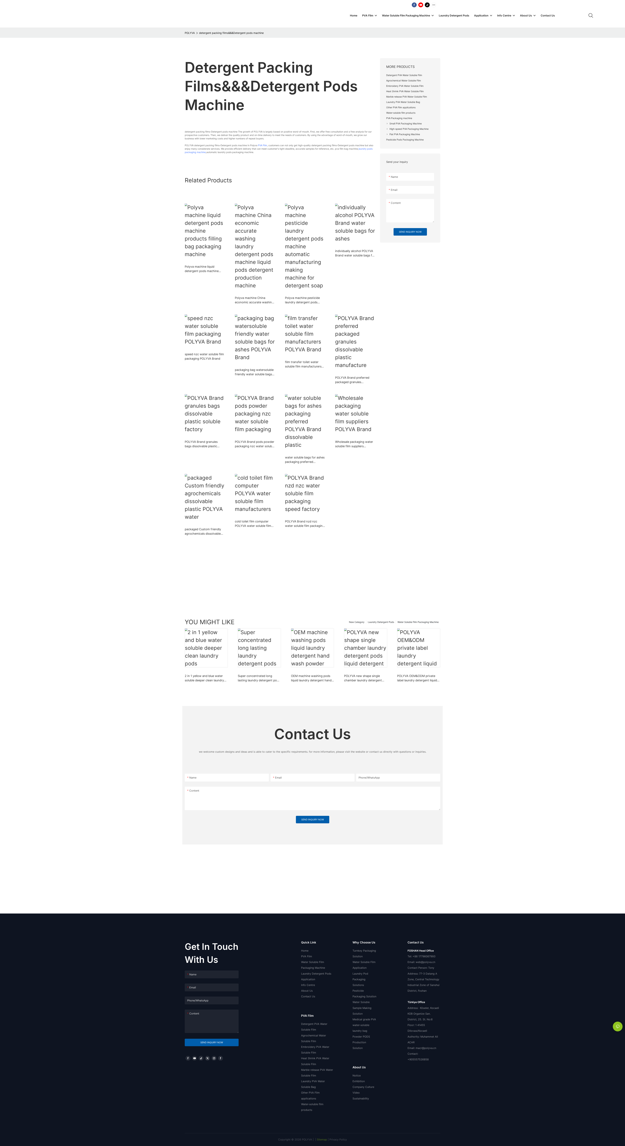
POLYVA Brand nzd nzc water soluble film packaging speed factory (304, 524)
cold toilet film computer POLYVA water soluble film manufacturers (253, 524)
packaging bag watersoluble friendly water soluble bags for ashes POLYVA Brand (254, 372)
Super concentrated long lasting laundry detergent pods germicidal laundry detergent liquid (259, 678)
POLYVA (190, 33)
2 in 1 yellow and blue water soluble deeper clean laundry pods (204, 678)
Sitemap (321, 1139)
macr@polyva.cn (426, 1048)
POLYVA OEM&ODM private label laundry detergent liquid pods (417, 678)
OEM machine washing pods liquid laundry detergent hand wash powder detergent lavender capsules (311, 678)
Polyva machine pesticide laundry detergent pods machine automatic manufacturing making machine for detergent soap (304, 300)
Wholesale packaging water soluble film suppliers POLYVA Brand (354, 444)
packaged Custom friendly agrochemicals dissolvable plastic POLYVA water (203, 531)
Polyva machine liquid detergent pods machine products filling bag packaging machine (202, 269)
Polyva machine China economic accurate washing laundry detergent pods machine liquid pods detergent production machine (254, 300)
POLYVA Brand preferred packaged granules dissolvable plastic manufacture (352, 380)
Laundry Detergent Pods (381, 622)
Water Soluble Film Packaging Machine (418, 622)
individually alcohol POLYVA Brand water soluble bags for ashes (355, 253)
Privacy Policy (338, 1139)
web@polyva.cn (425, 962)
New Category (356, 622)
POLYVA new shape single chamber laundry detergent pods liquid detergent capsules (365, 678)
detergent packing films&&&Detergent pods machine (231, 33)
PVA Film (262, 145)
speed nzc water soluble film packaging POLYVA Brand (204, 356)
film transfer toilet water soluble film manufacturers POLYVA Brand (303, 364)
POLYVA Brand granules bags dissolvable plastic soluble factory (201, 444)
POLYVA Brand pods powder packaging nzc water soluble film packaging (254, 444)
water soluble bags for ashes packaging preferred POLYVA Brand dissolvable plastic (305, 460)
